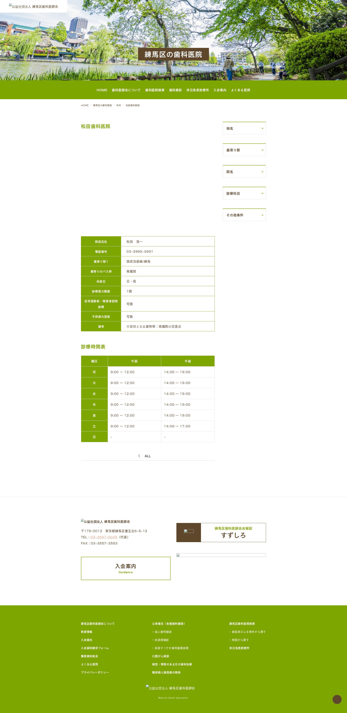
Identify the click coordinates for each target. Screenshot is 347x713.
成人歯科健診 (163, 631)
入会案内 (219, 90)
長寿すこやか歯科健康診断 (172, 648)
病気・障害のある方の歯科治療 (172, 664)
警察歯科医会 (89, 656)
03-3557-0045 (104, 537)
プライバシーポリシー (95, 672)
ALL (148, 456)
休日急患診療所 (198, 90)
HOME (102, 90)
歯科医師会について (126, 90)
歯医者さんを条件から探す (249, 631)
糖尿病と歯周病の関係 (166, 672)
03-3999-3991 (140, 251)
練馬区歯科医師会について (98, 623)
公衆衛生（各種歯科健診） (169, 623)
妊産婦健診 (162, 639)
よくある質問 (240, 90)
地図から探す (240, 639)
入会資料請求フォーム (95, 648)
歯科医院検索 (155, 90)
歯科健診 (175, 90)
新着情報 (86, 631)
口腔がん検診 (160, 656)
